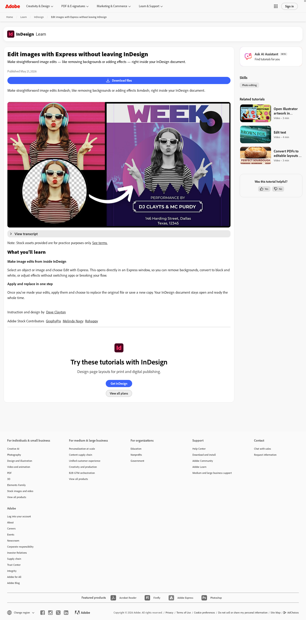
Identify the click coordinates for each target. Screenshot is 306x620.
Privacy (169, 612)
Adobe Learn (199, 466)
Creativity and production (83, 466)
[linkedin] (66, 612)
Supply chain (14, 558)
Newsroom (13, 540)
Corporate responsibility (20, 546)
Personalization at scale (82, 448)
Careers (11, 528)
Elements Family (16, 485)
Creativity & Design (38, 6)
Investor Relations (17, 552)
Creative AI (13, 448)
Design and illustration (19, 460)
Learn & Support (149, 6)
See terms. (100, 243)
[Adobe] (12, 6)
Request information (265, 454)
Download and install (204, 454)
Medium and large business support (212, 473)
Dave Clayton (56, 312)
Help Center (199, 448)
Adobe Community (202, 460)
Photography (14, 454)
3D (8, 479)
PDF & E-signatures (73, 6)
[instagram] (50, 612)
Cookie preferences (204, 612)
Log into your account (19, 516)
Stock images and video (20, 491)
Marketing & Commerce (112, 6)
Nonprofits (136, 454)
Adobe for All (14, 577)
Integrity (12, 570)
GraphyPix (53, 321)
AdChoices (293, 612)
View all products (16, 497)
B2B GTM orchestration (82, 473)
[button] (275, 6)
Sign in (289, 6)
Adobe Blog (13, 583)
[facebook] (42, 612)
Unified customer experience (84, 460)
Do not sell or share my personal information (242, 612)
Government (137, 460)
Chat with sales (262, 448)
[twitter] (58, 612)
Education (136, 448)
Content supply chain (80, 454)
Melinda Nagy (73, 321)
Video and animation (18, 466)
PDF (9, 473)
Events (10, 534)
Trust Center (14, 564)
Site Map (275, 612)
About (10, 522)
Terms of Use (184, 612)
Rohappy (91, 321)
